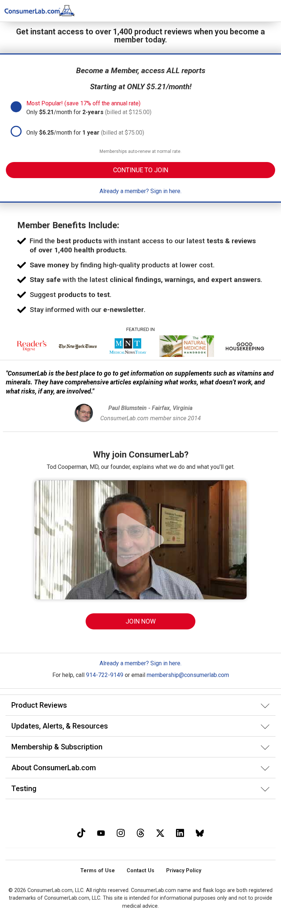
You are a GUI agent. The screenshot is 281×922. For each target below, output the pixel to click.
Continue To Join (140, 170)
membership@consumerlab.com (188, 674)
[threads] (140, 832)
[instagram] (121, 832)
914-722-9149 (104, 674)
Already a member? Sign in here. (140, 191)
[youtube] (101, 832)
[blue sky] (200, 832)
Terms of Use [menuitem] (97, 871)
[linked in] (180, 832)
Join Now (140, 621)
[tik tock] (81, 832)
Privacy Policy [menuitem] (183, 871)
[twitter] (160, 832)
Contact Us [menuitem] (140, 871)
